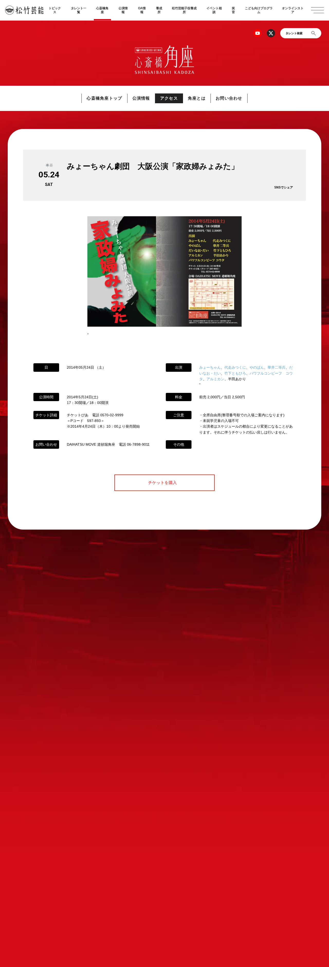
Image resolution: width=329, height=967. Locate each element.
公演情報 (123, 10)
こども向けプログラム (259, 10)
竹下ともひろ (235, 373)
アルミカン (215, 379)
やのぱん (257, 367)
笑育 (233, 10)
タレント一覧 (78, 10)
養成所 (159, 10)
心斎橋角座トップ (104, 98)
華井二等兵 (277, 367)
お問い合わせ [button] (229, 98)
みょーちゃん (210, 367)
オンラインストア (293, 10)
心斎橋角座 (102, 10)
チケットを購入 (164, 482)
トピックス (55, 10)
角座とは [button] (197, 98)
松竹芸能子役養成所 (184, 10)
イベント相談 (214, 10)
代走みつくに (235, 367)
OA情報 (142, 10)
